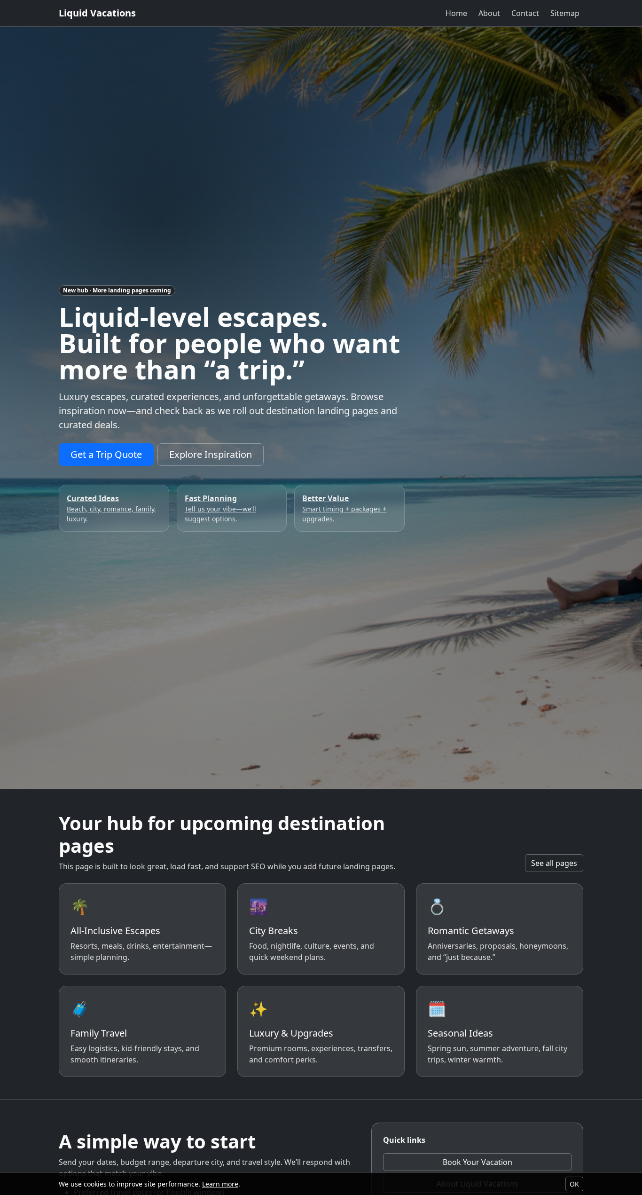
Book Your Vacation (477, 1162)
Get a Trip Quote (106, 454)
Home (456, 13)
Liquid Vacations (97, 13)
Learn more (220, 1183)
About (489, 13)
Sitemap (564, 13)
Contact (525, 13)
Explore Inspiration (210, 454)
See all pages (554, 863)
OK (574, 1183)
